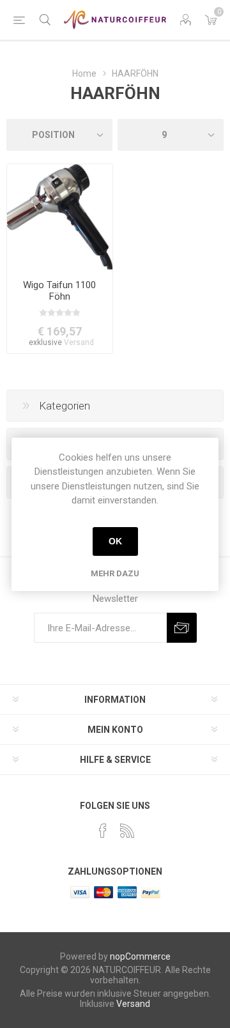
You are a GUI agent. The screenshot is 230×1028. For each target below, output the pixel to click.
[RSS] (127, 830)
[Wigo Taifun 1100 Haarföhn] (59, 217)
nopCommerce (140, 956)
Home (84, 73)
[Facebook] (103, 830)
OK (115, 541)
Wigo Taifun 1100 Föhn (59, 290)
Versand (79, 342)
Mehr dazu (115, 573)
